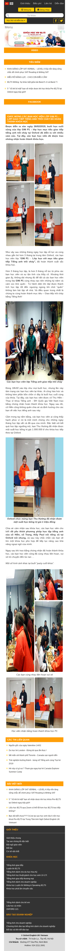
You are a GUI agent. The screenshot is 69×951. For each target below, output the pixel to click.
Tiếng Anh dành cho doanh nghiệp (21, 882)
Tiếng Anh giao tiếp (14, 865)
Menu (9, 27)
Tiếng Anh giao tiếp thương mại (20, 878)
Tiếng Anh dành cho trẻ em (18, 902)
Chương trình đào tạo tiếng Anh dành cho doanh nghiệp (30, 926)
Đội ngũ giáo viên (14, 845)
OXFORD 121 (12, 909)
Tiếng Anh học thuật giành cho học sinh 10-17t (26, 875)
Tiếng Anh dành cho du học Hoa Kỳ (21, 872)
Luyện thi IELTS (13, 868)
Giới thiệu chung (13, 838)
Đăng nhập (44, 9)
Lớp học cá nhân (13, 906)
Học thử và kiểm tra (15, 20)
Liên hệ (48, 3)
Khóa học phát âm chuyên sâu (19, 889)
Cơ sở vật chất (12, 851)
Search (7, 15)
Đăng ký (27, 9)
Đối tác (9, 848)
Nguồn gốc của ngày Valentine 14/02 (25, 745)
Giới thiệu (25, 3)
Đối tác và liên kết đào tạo (17, 930)
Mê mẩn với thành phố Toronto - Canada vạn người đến (33, 755)
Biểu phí (37, 3)
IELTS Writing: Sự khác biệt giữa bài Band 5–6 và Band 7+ (32, 82)
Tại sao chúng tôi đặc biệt (17, 841)
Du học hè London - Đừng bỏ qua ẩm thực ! (28, 750)
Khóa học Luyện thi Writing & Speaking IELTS (26, 885)
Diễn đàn (59, 3)
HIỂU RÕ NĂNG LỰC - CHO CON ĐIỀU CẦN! (27, 77)
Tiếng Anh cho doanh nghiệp (19, 923)
